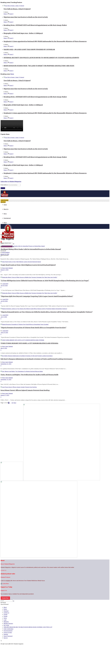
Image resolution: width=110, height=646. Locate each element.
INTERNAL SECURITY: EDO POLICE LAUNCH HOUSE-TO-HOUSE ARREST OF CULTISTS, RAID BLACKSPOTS (41, 58)
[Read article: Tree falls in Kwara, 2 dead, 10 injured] (56, 6)
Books (5, 609)
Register (6, 634)
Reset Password (8, 636)
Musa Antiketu (6, 252)
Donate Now (5, 598)
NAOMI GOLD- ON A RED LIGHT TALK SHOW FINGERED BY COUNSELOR (29, 49)
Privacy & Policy (8, 632)
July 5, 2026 (4, 317)
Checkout (6, 611)
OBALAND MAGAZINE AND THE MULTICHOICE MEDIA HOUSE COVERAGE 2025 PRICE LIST (28, 627)
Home (5, 205)
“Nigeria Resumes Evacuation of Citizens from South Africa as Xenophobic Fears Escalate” (33, 327)
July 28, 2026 (4, 285)
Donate (5, 614)
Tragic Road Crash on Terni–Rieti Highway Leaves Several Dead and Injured (28, 265)
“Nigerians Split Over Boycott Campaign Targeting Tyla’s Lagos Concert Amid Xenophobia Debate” (37, 296)
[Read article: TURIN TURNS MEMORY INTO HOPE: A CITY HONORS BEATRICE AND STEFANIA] (53, 340)
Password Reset (8, 631)
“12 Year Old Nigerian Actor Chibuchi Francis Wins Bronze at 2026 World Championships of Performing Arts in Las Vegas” (45, 280)
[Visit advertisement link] (12, 480)
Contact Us (3, 570)
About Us (6, 209)
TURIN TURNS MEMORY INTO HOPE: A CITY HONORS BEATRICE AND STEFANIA (29, 343)
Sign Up (6, 638)
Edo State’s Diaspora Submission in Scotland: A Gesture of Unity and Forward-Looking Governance (36, 359)
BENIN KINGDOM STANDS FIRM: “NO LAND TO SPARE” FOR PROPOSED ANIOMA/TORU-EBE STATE (39, 66)
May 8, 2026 (4, 348)
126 (12, 403)
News (5, 214)
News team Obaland (7, 268)
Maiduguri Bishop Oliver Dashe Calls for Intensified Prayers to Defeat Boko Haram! (31, 249)
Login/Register (4, 200)
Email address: (5, 185)
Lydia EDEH (5, 284)
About (5, 607)
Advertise (3, 202)
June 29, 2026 (4, 332)
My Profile (6, 625)
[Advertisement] (55, 212)
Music (5, 223)
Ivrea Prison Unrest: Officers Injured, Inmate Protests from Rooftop (25, 390)
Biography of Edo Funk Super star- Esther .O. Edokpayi (23, 33)
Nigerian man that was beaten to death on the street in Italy (26, 17)
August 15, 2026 (5, 254)
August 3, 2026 (4, 270)
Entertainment (7, 218)
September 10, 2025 (6, 379)
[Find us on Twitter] (1, 641)
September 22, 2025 (6, 364)
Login (5, 620)
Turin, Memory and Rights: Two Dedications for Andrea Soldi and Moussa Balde (29, 375)
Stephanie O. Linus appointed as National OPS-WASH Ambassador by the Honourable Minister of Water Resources (45, 41)
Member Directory (8, 623)
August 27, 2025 (5, 395)
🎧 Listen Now (5, 584)
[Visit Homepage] (5, 197)
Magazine (6, 622)
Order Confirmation (8, 629)
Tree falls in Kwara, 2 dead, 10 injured (17, 9)
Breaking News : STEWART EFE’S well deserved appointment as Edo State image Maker (35, 25)
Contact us (6, 613)
